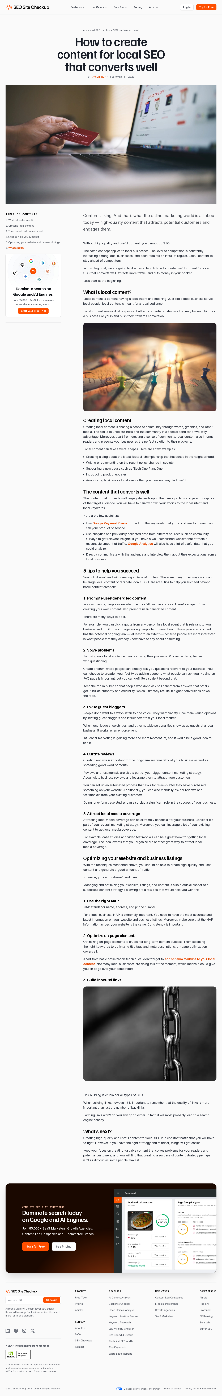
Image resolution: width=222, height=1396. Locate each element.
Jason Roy (99, 76)
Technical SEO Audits (121, 1341)
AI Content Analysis (120, 1297)
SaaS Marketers (164, 1316)
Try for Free (206, 7)
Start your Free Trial (33, 310)
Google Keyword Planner (110, 523)
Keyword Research (120, 1322)
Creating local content (21, 225)
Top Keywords (117, 1347)
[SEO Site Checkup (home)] (28, 7)
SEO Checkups (83, 1340)
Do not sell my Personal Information (142, 1389)
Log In (187, 7)
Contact (79, 1346)
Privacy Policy (191, 1388)
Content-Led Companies (169, 1297)
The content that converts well (25, 231)
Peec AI (204, 1303)
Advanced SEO (91, 30)
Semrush (205, 1322)
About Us (80, 1328)
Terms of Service (173, 1388)
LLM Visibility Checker (121, 1328)
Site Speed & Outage (121, 1334)
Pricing (138, 7)
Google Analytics (140, 543)
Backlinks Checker (119, 1303)
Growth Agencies (165, 1310)
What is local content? (20, 220)
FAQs (78, 1334)
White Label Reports (120, 1353)
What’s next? (16, 247)
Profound (205, 1310)
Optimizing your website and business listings (34, 242)
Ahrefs (203, 1297)
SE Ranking (206, 1316)
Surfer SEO (206, 1328)
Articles (154, 7)
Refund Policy (209, 1388)
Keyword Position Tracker (124, 1316)
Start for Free (35, 1246)
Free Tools (120, 7)
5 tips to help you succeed (23, 236)
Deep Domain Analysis (121, 1310)
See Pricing (63, 1246)
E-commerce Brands (166, 1303)
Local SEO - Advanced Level (122, 30)
